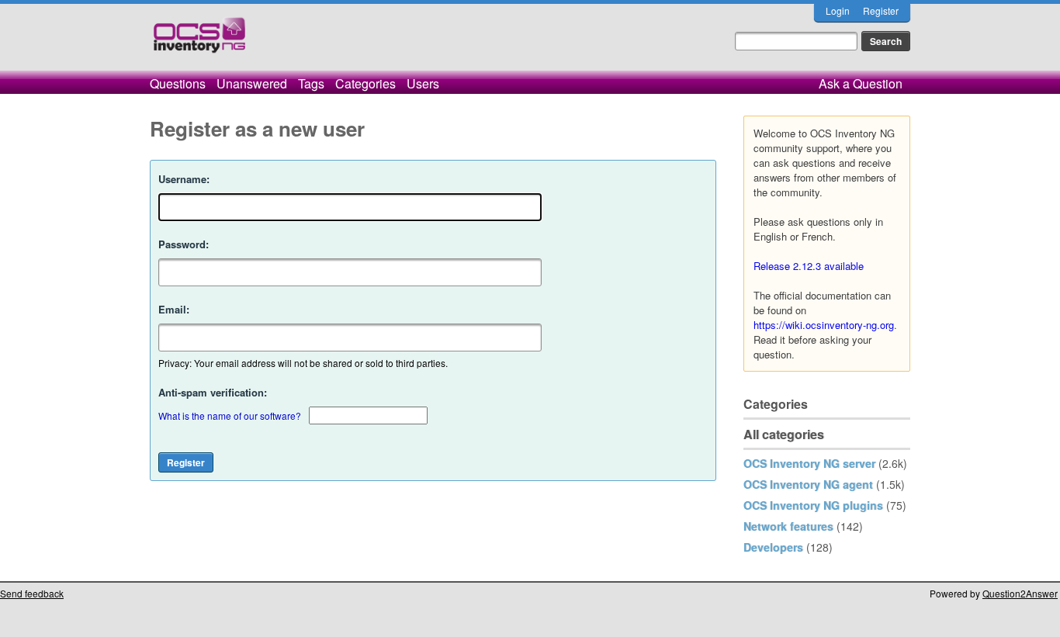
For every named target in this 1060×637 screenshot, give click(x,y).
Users (423, 83)
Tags (311, 83)
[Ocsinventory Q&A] (199, 41)
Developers (773, 547)
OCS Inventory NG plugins (813, 505)
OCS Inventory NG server (809, 463)
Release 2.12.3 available (808, 265)
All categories (783, 434)
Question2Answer (1020, 593)
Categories (365, 83)
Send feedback (32, 593)
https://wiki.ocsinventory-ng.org (823, 324)
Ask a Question (860, 83)
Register (881, 10)
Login (838, 10)
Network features (788, 526)
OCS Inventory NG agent (808, 484)
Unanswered (252, 83)
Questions (178, 83)
